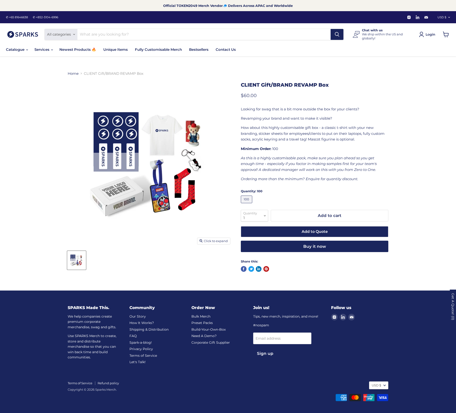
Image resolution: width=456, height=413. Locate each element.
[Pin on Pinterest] (266, 269)
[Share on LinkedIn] (258, 269)
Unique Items (115, 49)
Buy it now (314, 246)
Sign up (265, 353)
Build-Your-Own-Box (208, 329)
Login (430, 34)
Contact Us (226, 49)
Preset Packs (202, 323)
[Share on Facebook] (244, 269)
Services (42, 49)
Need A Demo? (204, 336)
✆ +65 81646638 (17, 17)
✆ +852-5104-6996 (45, 17)
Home (73, 73)
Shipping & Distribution (149, 329)
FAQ (133, 336)
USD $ (441, 17)
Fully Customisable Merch (158, 49)
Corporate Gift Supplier (210, 342)
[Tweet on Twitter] (251, 269)
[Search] (337, 34)
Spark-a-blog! (140, 342)
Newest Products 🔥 (77, 49)
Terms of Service (143, 355)
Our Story (137, 316)
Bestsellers (199, 49)
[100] (247, 204)
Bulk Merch (200, 316)
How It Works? (141, 323)
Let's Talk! (137, 362)
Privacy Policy (141, 349)
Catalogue (15, 49)
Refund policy (108, 383)
